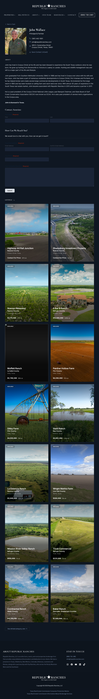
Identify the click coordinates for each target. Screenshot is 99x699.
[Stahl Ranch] (72, 413)
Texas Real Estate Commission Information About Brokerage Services (49, 694)
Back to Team (11, 24)
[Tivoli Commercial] (72, 533)
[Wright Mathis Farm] (72, 473)
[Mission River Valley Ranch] (26, 533)
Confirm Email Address (57, 145)
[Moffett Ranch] (26, 353)
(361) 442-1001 (37, 38)
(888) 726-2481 (71, 656)
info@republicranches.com (75, 659)
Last (51, 117)
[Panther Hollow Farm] (72, 353)
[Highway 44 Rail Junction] (26, 233)
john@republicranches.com (42, 42)
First (6, 117)
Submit (9, 190)
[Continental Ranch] (26, 593)
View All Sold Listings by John (17, 629)
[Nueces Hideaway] (26, 293)
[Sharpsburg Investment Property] (72, 233)
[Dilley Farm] (26, 413)
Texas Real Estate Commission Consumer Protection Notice (49, 691)
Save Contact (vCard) (40, 52)
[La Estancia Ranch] (26, 473)
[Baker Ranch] (72, 593)
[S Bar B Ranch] (72, 293)
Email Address (9, 145)
